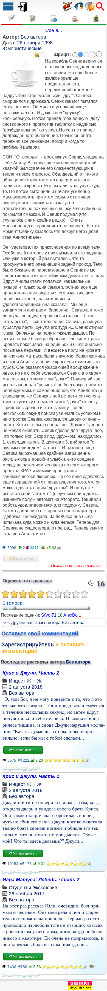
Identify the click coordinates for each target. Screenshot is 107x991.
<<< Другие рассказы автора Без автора (43, 622)
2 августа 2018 (26, 687)
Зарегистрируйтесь (27, 644)
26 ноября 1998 (35, 42)
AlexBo (70, 615)
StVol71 (49, 615)
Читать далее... (24, 750)
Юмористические (22, 48)
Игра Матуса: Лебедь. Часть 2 (41, 879)
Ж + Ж (34, 681)
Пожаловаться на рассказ (76, 565)
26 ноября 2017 (26, 893)
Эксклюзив (44, 887)
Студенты (20, 887)
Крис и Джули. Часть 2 (30, 673)
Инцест (17, 681)
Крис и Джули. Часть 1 (30, 776)
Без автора (33, 37)
